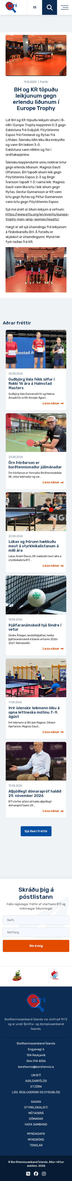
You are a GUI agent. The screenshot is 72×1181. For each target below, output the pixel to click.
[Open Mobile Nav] (64, 7)
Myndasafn (36, 1133)
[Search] (49, 7)
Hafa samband (36, 1124)
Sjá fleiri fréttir (36, 831)
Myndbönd (36, 1139)
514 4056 (39, 1061)
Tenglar (36, 1145)
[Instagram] (44, 1174)
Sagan (36, 1101)
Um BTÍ (36, 1075)
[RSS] (28, 1174)
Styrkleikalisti (36, 1107)
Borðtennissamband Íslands (36, 1003)
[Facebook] (36, 1174)
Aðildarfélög (36, 1081)
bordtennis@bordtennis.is (36, 1067)
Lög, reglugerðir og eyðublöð (36, 1092)
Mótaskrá (36, 1113)
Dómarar (36, 1118)
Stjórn (36, 1086)
